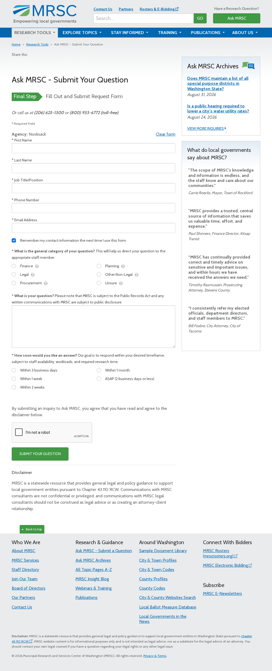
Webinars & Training (93, 588)
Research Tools (37, 44)
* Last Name (22, 160)
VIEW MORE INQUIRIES (205, 128)
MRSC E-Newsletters (222, 593)
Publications (86, 597)
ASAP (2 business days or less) (129, 378)
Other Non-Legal (119, 274)
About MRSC (23, 550)
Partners (126, 9)
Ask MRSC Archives (93, 560)
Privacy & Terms (154, 656)
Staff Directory (25, 569)
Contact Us (103, 9)
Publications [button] (206, 32)
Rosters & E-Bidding (157, 9)
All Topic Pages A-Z (93, 569)
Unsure (111, 283)
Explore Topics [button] (80, 32)
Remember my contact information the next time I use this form (73, 240)
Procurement (31, 283)
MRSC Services (25, 560)
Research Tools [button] (33, 32)
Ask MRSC (236, 18)
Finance (26, 266)
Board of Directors (28, 588)
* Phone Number (25, 200)
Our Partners (23, 597)
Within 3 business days (38, 370)
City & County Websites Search (167, 597)
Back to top (33, 529)
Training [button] (168, 32)
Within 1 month (117, 370)
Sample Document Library (163, 550)
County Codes (152, 588)
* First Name (22, 140)
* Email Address (24, 220)
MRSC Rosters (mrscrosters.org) (218, 553)
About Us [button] (243, 32)
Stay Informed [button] (128, 32)
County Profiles (153, 578)
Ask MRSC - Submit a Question (103, 550)
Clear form (165, 134)
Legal (24, 274)
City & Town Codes (156, 569)
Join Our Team (24, 578)
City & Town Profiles (158, 560)
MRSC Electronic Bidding (225, 565)
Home (16, 44)
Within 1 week (31, 378)
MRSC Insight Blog (92, 578)
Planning (112, 266)
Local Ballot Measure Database (167, 607)
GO (200, 18)
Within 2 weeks (32, 387)
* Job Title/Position (27, 180)
